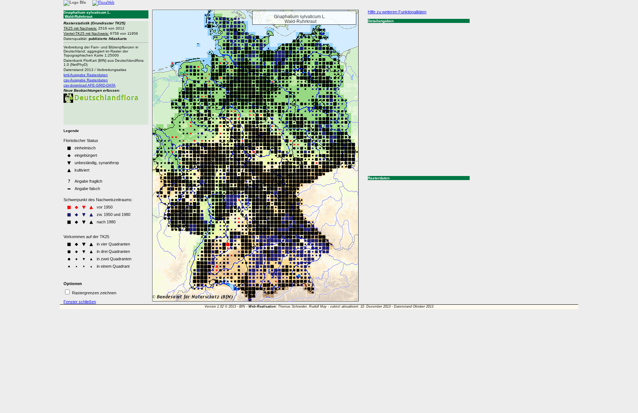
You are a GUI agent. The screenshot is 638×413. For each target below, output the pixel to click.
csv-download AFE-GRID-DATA (90, 85)
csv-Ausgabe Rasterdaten (86, 80)
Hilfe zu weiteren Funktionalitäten (397, 12)
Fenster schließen (80, 301)
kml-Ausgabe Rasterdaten (86, 75)
